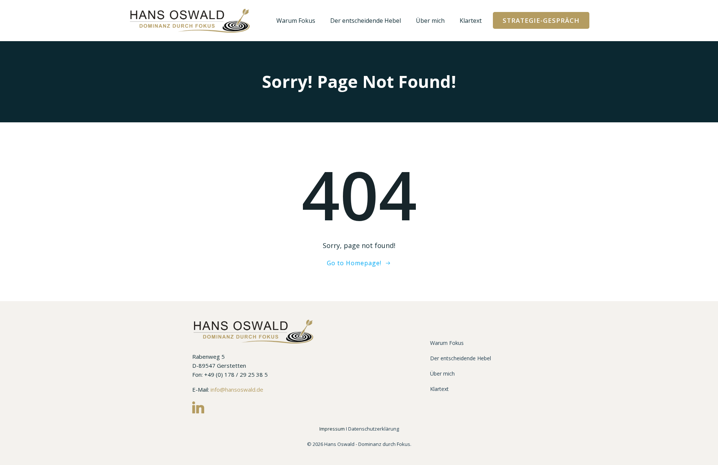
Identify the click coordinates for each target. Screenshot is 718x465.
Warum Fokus (295, 20)
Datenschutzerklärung (373, 428)
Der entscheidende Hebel (365, 20)
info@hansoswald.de (237, 389)
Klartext (471, 20)
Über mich (430, 20)
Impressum (332, 428)
